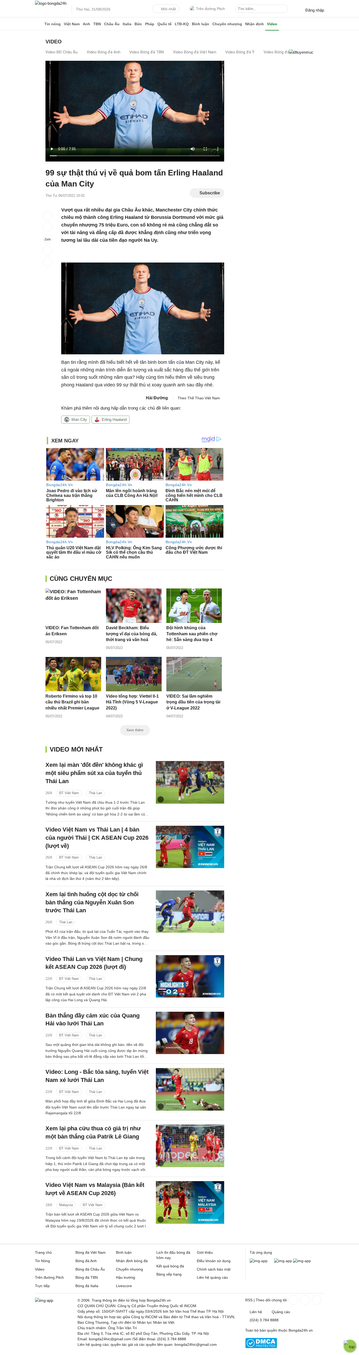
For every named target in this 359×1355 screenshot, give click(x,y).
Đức (138, 24)
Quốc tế (164, 24)
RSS (249, 1300)
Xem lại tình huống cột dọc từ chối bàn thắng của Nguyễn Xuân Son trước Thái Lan (92, 902)
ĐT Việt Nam (69, 793)
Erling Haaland (114, 419)
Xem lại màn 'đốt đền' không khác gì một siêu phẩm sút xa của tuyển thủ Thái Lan (94, 773)
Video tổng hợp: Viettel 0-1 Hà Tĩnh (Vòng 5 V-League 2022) (132, 702)
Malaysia (66, 1205)
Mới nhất (168, 9)
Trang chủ (43, 1252)
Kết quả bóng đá (170, 1266)
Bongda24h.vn (301, 1330)
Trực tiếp (42, 1286)
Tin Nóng (42, 1261)
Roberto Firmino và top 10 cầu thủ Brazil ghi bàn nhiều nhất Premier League (72, 702)
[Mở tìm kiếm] (284, 9)
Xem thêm (134, 730)
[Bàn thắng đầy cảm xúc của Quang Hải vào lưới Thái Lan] (190, 1033)
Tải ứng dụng (261, 1252)
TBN (97, 24)
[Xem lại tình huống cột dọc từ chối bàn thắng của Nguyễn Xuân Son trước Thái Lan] (190, 911)
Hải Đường (157, 398)
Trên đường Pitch (210, 9)
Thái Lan (95, 793)
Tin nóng (52, 24)
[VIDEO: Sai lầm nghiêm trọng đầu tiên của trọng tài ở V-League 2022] (194, 674)
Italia (127, 24)
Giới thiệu (205, 1252)
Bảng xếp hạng (169, 1274)
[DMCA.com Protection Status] (261, 1347)
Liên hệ (256, 1312)
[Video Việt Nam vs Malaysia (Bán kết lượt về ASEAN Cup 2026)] (190, 1202)
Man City (79, 419)
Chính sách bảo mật (213, 1269)
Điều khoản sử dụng (213, 1261)
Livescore (124, 1286)
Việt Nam (72, 24)
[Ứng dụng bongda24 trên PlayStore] (283, 1261)
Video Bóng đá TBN (146, 52)
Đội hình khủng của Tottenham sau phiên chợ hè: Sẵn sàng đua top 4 (191, 634)
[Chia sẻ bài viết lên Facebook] (47, 215)
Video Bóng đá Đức (281, 52)
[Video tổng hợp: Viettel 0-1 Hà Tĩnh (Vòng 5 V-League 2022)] (134, 674)
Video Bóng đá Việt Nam (194, 52)
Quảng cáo (281, 1312)
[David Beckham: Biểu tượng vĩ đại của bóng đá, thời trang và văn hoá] (134, 605)
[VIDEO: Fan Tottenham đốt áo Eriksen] (73, 605)
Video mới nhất (76, 749)
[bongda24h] (39, 24)
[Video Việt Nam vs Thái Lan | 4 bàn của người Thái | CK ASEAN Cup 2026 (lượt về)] (190, 847)
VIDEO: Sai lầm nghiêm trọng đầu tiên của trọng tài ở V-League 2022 (193, 702)
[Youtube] (316, 1299)
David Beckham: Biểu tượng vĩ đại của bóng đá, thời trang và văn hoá (131, 634)
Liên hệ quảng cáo (212, 1277)
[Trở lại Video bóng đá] (47, 262)
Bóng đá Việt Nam (90, 1252)
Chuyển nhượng (227, 24)
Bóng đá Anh (86, 1261)
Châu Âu (112, 24)
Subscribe (209, 193)
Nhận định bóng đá (132, 1261)
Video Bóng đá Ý (239, 52)
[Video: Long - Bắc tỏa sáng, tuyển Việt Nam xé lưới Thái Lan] (190, 1089)
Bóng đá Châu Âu (90, 1269)
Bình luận (200, 24)
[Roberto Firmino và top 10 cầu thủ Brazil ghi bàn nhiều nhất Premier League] (73, 674)
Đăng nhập (314, 10)
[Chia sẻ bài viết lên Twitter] (47, 227)
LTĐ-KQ (182, 24)
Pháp (149, 24)
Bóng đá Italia (86, 1286)
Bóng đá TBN (86, 1277)
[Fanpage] (293, 1299)
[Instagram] (304, 1299)
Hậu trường (125, 1277)
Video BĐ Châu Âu (61, 52)
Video (272, 24)
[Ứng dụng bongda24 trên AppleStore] (302, 1261)
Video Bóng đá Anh (103, 52)
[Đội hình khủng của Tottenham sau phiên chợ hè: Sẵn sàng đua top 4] (194, 605)
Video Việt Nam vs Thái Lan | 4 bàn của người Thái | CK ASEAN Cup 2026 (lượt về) (96, 837)
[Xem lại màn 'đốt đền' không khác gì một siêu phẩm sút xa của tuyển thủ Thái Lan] (190, 782)
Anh (86, 24)
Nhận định (254, 24)
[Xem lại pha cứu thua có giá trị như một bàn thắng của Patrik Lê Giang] (190, 1146)
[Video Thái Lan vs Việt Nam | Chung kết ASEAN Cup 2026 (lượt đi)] (190, 976)
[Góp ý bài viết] (47, 250)
